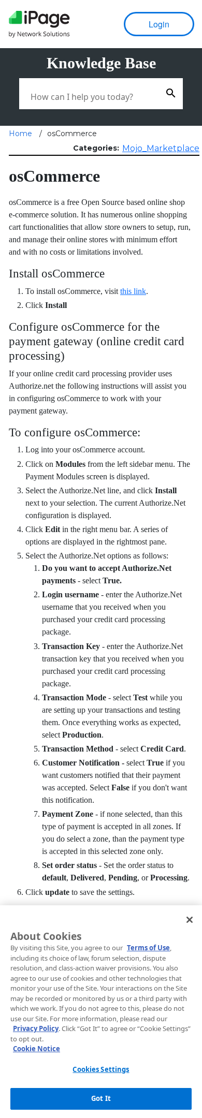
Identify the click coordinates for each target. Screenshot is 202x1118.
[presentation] (39, 24)
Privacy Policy (36, 1028)
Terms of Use (148, 947)
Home (20, 133)
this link (133, 291)
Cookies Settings (101, 1069)
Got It (101, 1098)
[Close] (189, 919)
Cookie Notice (36, 1048)
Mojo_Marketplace (160, 148)
